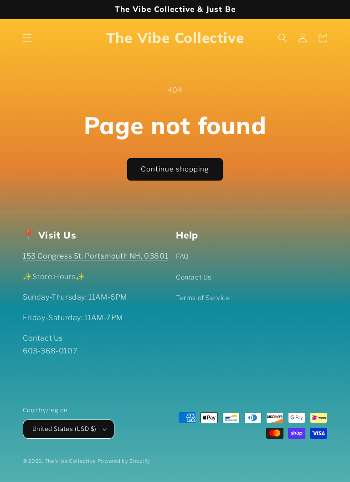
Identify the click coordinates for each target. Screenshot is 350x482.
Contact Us (193, 277)
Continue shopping (175, 169)
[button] (27, 38)
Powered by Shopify (124, 461)
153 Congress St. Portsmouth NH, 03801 (95, 256)
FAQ (182, 256)
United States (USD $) (64, 428)
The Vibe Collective (70, 461)
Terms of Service (203, 297)
